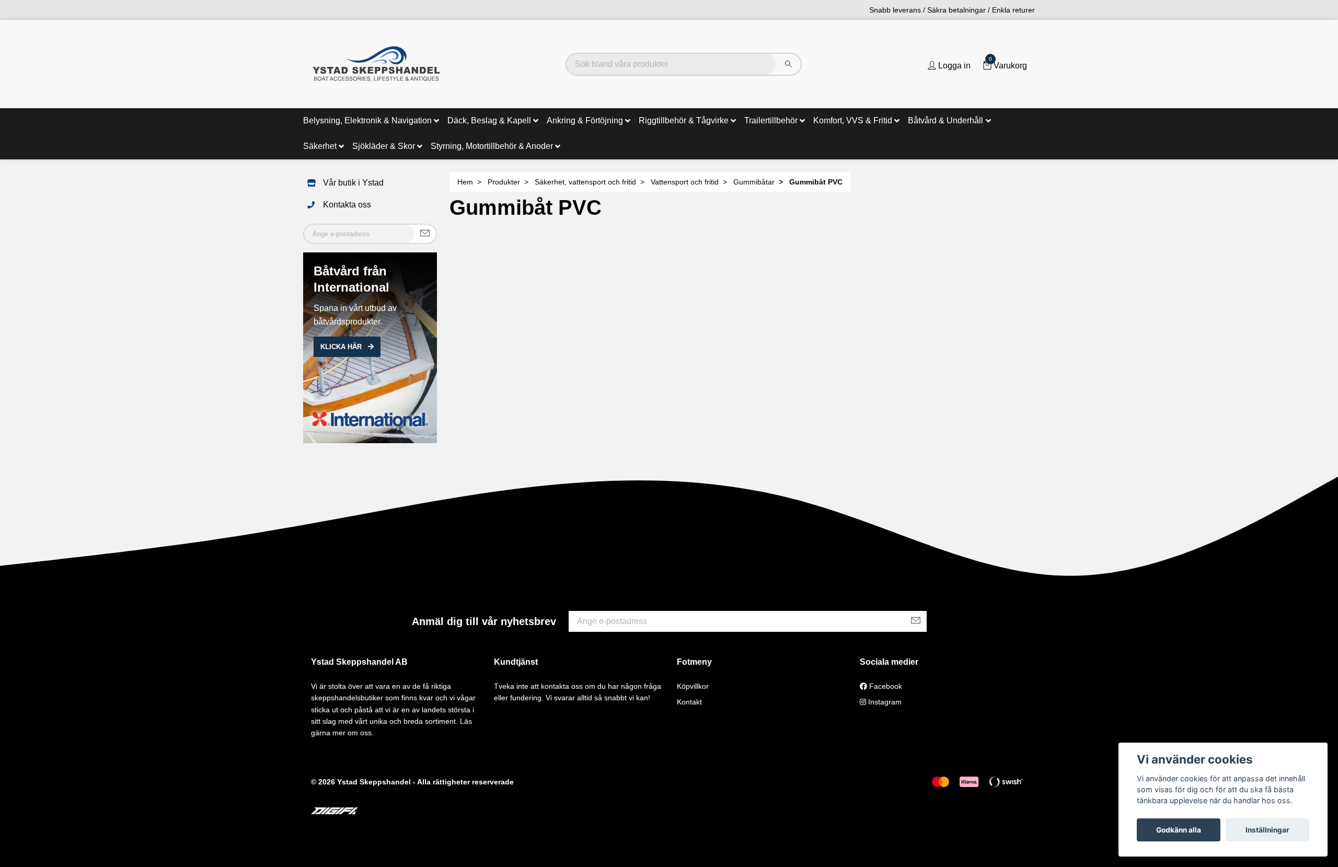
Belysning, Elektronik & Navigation (367, 120)
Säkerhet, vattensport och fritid (585, 182)
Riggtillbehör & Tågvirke (684, 120)
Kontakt (689, 702)
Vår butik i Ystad (353, 182)
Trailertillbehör (771, 120)
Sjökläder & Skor (383, 146)
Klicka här (342, 347)
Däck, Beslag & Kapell (489, 120)
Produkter (504, 182)
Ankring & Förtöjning (585, 120)
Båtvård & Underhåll (945, 120)
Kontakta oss (347, 204)
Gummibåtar (754, 182)
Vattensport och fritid (685, 182)
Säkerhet (320, 146)
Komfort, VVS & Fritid (852, 120)
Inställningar (1267, 830)
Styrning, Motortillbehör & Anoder (492, 146)
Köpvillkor (693, 686)
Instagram (884, 702)
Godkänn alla (1178, 830)
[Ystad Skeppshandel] (376, 64)
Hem (465, 182)
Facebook (884, 686)
